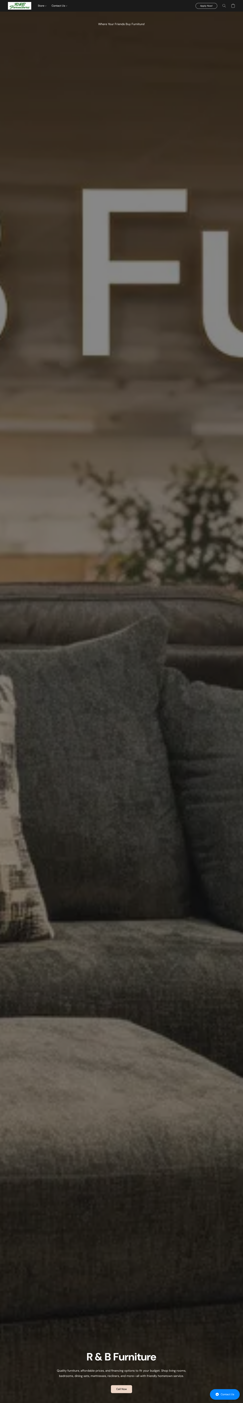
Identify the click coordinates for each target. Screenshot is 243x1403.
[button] (225, 1394)
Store (41, 5)
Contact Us (59, 5)
